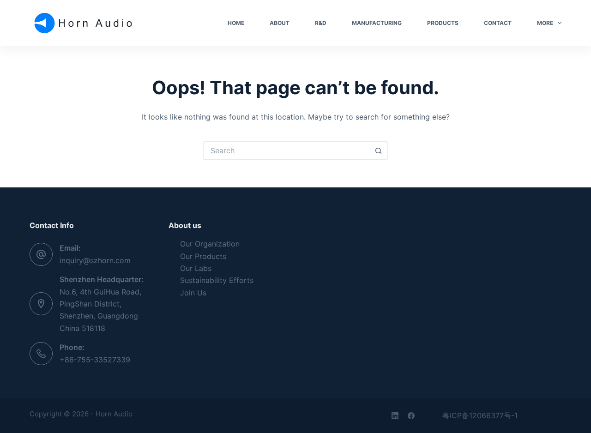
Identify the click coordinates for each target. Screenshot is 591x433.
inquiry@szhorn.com (95, 260)
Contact (498, 22)
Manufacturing (377, 22)
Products (442, 22)
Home (236, 22)
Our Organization (210, 243)
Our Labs (195, 268)
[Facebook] (411, 415)
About (279, 22)
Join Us (193, 292)
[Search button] (378, 150)
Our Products (203, 256)
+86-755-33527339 (95, 359)
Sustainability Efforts (216, 280)
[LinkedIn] (395, 415)
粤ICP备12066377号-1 (480, 415)
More (545, 22)
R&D (320, 22)
